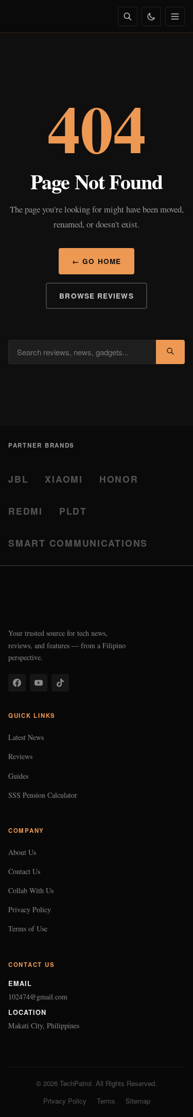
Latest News (26, 737)
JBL (18, 478)
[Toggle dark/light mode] (151, 16)
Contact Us (24, 871)
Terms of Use (27, 928)
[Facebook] (17, 683)
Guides (18, 776)
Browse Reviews (96, 296)
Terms (106, 1101)
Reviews (20, 756)
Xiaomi (64, 478)
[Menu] (175, 16)
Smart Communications (78, 542)
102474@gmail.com (37, 996)
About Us (22, 852)
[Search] (127, 16)
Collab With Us (31, 890)
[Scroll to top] (165, 1097)
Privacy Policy (29, 909)
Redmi (25, 510)
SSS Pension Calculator (42, 795)
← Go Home (96, 261)
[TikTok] (60, 683)
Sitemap (138, 1101)
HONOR (118, 478)
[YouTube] (38, 683)
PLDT (73, 510)
